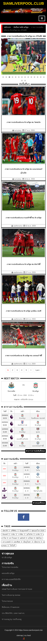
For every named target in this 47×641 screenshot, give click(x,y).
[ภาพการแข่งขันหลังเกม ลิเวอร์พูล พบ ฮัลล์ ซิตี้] (23, 243)
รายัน (13, 534)
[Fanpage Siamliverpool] (23, 517)
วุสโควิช (29, 534)
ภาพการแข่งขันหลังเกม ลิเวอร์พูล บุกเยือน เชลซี (23, 311)
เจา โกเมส (13, 538)
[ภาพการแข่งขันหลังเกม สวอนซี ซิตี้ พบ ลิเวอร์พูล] (23, 196)
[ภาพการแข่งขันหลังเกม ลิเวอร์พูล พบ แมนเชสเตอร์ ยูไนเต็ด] (23, 148)
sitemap (20, 635)
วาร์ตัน (20, 534)
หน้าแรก (7, 27)
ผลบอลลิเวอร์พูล (8, 573)
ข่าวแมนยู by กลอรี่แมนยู (11, 619)
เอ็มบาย (37, 542)
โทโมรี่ (12, 546)
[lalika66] (23, 11)
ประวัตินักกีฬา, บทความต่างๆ (13, 613)
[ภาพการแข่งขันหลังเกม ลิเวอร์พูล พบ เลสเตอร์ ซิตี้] (23, 335)
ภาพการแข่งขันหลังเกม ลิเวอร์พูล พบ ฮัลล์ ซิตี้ (23, 264)
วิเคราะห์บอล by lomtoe (11, 595)
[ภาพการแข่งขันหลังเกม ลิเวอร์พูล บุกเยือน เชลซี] (23, 289)
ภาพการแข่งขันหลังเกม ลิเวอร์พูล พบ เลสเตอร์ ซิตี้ (23, 356)
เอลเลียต (17, 542)
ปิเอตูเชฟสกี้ (24, 531)
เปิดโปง (39, 538)
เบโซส (30, 538)
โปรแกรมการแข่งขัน (10, 567)
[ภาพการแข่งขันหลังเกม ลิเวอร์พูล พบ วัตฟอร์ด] (23, 101)
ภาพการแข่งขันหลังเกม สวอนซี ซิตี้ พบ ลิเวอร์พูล (23, 218)
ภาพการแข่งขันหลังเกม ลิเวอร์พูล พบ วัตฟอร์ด (23, 122)
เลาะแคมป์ (6, 542)
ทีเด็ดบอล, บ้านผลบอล (10, 607)
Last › (38, 370)
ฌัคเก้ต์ (5, 531)
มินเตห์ (5, 534)
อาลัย (38, 534)
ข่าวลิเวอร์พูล (7, 557)
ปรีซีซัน (14, 531)
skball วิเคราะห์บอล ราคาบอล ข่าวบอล (17, 589)
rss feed (27, 635)
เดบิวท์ (22, 538)
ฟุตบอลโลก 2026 (38, 531)
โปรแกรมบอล (7, 601)
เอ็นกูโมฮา (27, 542)
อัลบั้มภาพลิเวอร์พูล (20, 27)
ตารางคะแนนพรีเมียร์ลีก (11, 579)
